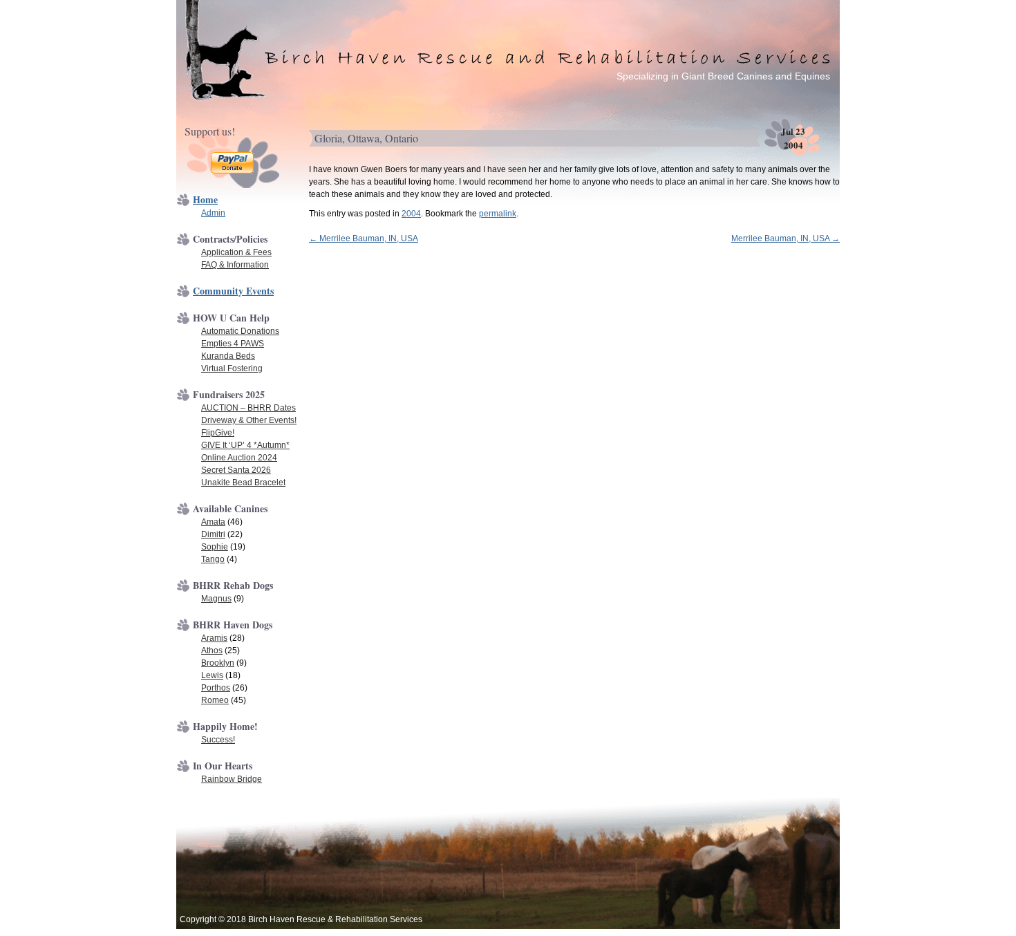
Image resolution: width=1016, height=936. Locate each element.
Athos (212, 650)
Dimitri (213, 534)
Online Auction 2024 (239, 457)
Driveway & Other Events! (249, 420)
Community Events (233, 290)
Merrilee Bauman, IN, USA (363, 238)
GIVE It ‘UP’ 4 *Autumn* (245, 445)
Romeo (215, 700)
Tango (213, 559)
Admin (213, 213)
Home (205, 199)
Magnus (216, 598)
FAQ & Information (235, 265)
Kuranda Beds (228, 356)
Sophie (214, 547)
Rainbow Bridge (231, 779)
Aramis (214, 638)
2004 (411, 213)
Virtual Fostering (232, 368)
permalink (497, 213)
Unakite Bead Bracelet (243, 482)
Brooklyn (217, 663)
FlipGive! (217, 433)
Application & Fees (236, 252)
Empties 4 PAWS (232, 343)
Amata (213, 522)
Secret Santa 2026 (236, 470)
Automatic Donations (240, 331)
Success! (218, 740)
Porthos (215, 688)
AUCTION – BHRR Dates (248, 408)
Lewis (212, 675)
